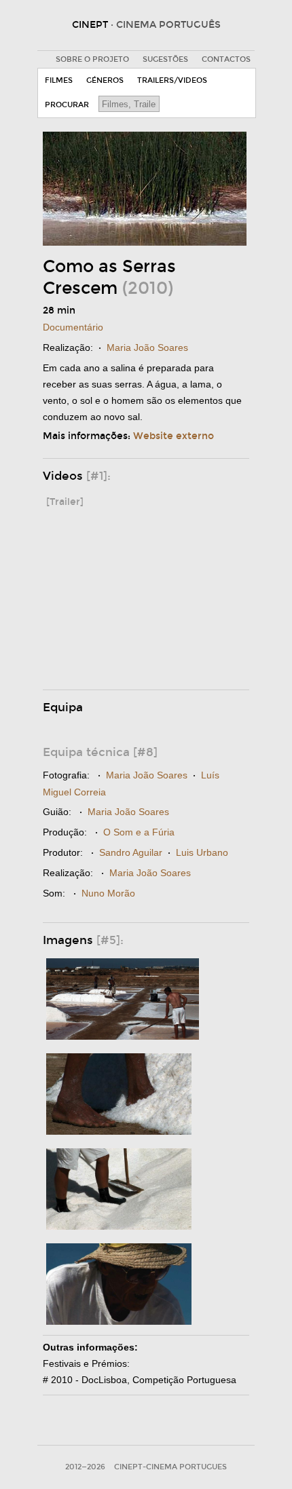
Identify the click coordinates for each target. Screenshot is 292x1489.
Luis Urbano (202, 852)
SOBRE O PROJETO (92, 59)
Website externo (173, 436)
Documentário (73, 327)
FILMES (59, 80)
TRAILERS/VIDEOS (172, 80)
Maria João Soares (147, 347)
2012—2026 (85, 1467)
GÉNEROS (105, 80)
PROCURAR (67, 104)
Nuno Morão (108, 893)
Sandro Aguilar (130, 852)
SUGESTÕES (165, 59)
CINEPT (146, 25)
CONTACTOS (226, 59)
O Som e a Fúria (139, 832)
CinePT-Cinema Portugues (170, 1467)
